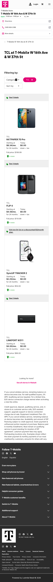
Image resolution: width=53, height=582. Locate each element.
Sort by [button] (13, 85)
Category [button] (10, 80)
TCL (27, 80)
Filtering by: (11, 72)
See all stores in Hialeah (26, 383)
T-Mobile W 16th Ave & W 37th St (20, 42)
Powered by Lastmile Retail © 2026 (26, 578)
